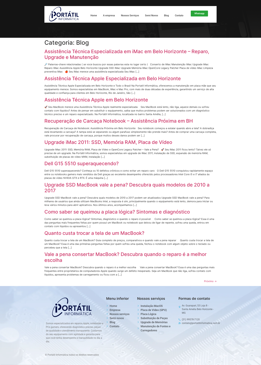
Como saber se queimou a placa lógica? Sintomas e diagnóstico (117, 212)
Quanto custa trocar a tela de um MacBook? (94, 233)
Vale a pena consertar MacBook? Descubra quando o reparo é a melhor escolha (125, 257)
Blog (166, 15)
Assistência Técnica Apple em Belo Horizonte (96, 100)
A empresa (109, 15)
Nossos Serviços (130, 15)
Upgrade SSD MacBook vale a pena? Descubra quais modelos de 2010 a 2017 (126, 187)
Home (93, 15)
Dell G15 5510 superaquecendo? (81, 163)
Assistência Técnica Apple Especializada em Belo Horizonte (112, 78)
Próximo (210, 281)
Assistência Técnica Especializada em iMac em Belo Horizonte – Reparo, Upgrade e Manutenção (126, 54)
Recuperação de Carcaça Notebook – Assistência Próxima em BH (118, 121)
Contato (179, 15)
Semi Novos (151, 15)
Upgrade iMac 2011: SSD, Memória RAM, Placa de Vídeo (108, 142)
